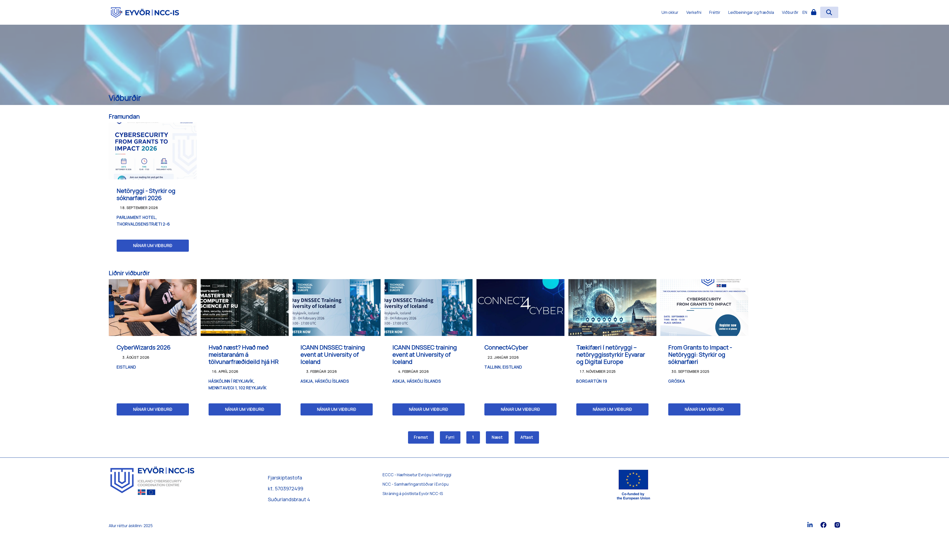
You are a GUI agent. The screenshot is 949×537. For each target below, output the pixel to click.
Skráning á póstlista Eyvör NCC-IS (413, 493)
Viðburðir (790, 12)
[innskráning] (813, 12)
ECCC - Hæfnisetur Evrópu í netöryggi (417, 474)
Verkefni (693, 12)
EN (804, 12)
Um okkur (670, 12)
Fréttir (714, 12)
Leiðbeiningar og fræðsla (751, 12)
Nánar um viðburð (153, 245)
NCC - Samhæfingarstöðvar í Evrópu (416, 484)
